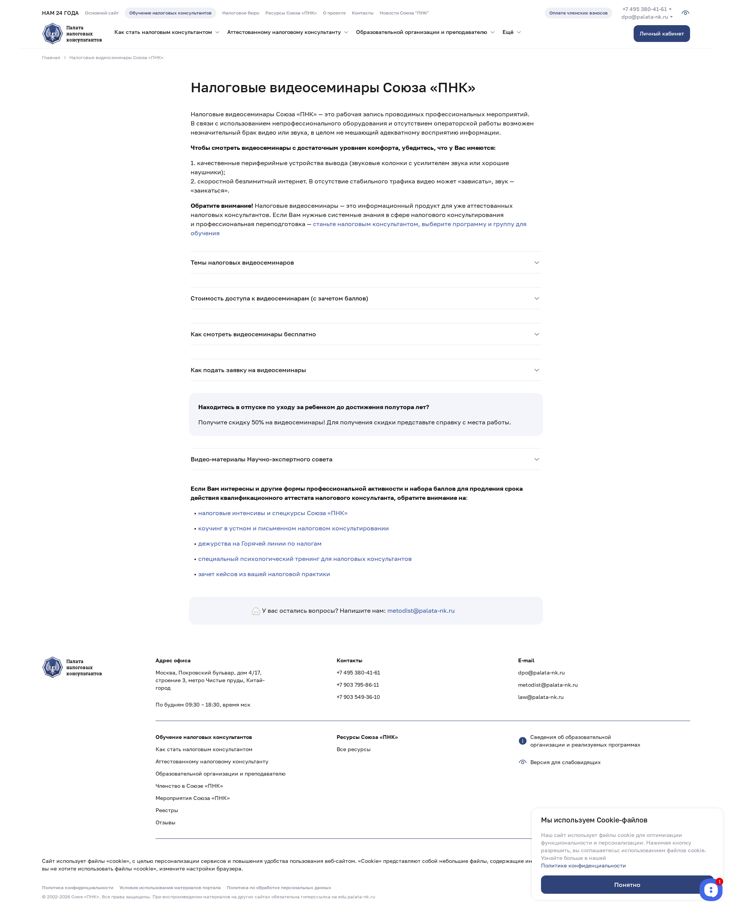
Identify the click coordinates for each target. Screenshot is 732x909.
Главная (51, 57)
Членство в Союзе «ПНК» (189, 785)
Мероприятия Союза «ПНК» (193, 798)
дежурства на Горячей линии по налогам (260, 543)
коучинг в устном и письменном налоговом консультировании (293, 528)
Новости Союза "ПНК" (404, 13)
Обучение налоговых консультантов (170, 13)
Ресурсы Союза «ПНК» (291, 13)
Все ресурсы (354, 749)
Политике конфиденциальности (583, 865)
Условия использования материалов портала (170, 887)
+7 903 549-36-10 (358, 697)
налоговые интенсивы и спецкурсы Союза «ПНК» (273, 513)
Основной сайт (102, 13)
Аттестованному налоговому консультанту (212, 761)
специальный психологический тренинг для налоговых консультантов (305, 558)
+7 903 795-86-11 (358, 684)
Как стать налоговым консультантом (204, 749)
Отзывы (165, 822)
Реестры (167, 810)
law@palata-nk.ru (540, 697)
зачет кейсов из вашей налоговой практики (264, 574)
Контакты (363, 13)
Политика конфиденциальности (77, 887)
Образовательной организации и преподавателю (221, 773)
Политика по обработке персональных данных (279, 887)
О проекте (334, 13)
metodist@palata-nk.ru (421, 610)
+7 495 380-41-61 (645, 9)
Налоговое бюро (240, 13)
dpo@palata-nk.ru (644, 16)
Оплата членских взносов (578, 13)
